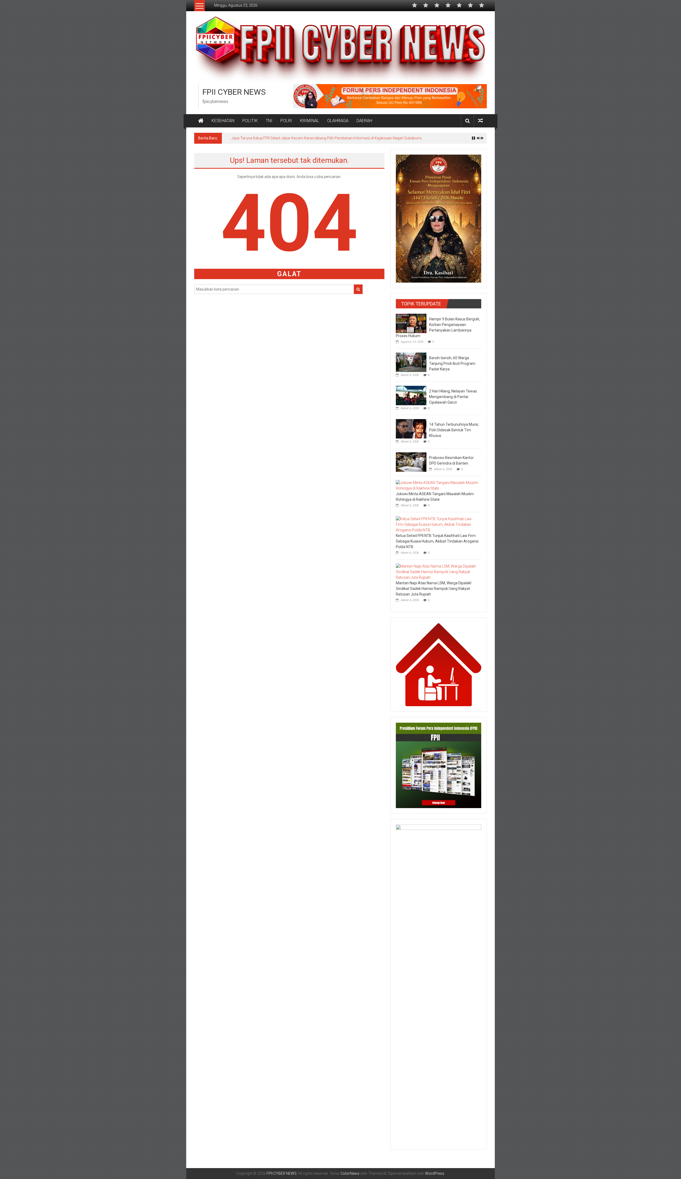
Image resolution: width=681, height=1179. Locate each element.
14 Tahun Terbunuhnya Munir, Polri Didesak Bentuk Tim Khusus (454, 430)
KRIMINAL (309, 120)
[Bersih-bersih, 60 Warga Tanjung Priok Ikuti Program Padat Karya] (411, 362)
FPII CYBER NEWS (234, 92)
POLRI (286, 120)
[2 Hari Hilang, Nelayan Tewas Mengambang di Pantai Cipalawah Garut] (411, 395)
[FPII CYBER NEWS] (200, 120)
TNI (269, 120)
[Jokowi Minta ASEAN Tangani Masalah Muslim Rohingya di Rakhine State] (437, 485)
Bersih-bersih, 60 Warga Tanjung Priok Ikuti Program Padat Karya (452, 363)
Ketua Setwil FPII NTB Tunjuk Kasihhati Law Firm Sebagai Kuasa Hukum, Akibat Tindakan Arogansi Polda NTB (437, 541)
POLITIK (250, 120)
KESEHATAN (222, 120)
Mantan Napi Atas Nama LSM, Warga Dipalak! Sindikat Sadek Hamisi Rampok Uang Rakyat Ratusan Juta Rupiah (433, 588)
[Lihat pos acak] (480, 120)
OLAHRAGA (337, 120)
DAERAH (364, 120)
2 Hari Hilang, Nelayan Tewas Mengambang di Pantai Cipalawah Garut (453, 396)
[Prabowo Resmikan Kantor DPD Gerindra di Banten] (411, 462)
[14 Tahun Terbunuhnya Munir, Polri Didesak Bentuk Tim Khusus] (411, 428)
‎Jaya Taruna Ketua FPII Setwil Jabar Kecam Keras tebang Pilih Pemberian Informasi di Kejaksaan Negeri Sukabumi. (326, 138)
